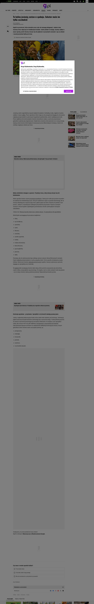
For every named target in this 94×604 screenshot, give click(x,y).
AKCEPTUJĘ (68, 91)
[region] (47, 77)
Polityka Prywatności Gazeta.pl (62, 87)
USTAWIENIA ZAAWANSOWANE (30, 91)
